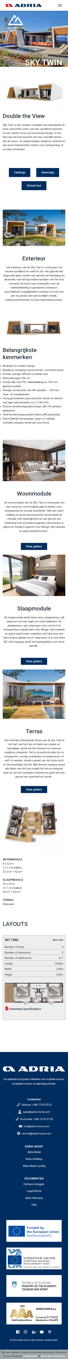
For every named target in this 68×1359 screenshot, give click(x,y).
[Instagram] (26, 1332)
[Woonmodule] (34, 460)
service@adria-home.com (36, 1133)
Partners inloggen (34, 1184)
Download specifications (25, 1009)
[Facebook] (18, 1332)
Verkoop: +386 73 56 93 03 (36, 1104)
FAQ (34, 1204)
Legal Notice (34, 1191)
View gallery (34, 546)
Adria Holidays (34, 1159)
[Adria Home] (24, 5)
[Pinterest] (50, 1332)
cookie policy (30, 1356)
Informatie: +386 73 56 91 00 (36, 1119)
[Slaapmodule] (34, 575)
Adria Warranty (34, 1198)
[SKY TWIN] (34, 992)
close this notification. (53, 1356)
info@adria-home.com (37, 1126)
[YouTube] (42, 1332)
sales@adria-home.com (36, 1112)
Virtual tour (34, 185)
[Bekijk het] (34, 1231)
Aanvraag (47, 172)
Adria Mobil (34, 1152)
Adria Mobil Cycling (34, 1166)
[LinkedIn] (34, 1332)
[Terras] (34, 694)
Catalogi (19, 172)
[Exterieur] (34, 228)
